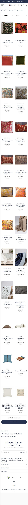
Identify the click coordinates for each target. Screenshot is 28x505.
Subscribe (22, 452)
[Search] (23, 5)
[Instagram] (14, 482)
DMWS (23, 489)
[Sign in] (21, 5)
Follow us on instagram (8, 436)
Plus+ (14, 491)
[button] (2, 5)
